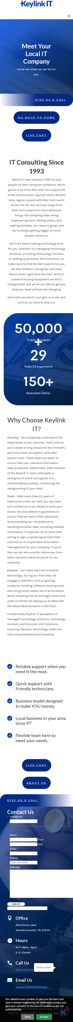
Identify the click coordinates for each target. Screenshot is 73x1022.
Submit (16, 904)
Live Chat (36, 135)
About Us (36, 782)
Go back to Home (36, 117)
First (40, 839)
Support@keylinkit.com (31, 987)
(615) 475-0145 (25, 969)
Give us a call (50, 99)
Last (40, 844)
